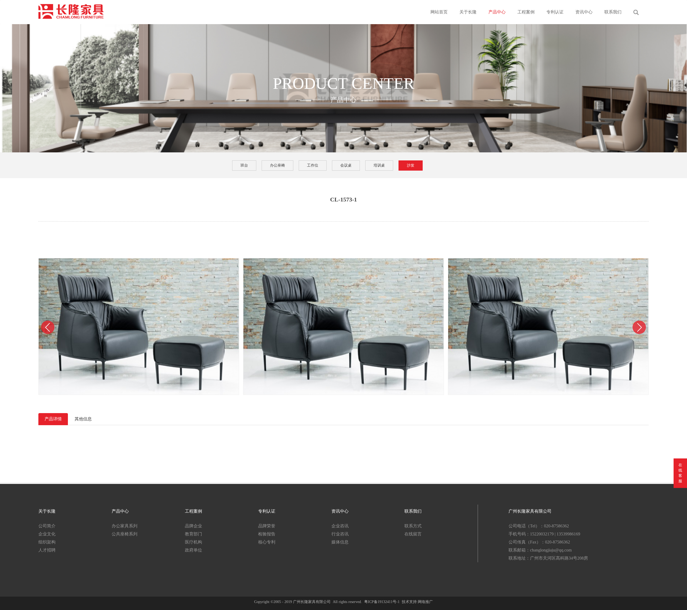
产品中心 (497, 12)
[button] (47, 327)
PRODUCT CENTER (343, 83)
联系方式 (413, 526)
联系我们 (613, 12)
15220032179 (542, 534)
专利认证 (555, 12)
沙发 (410, 165)
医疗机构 (193, 542)
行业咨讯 (340, 534)
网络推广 (425, 602)
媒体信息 (340, 542)
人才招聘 (47, 550)
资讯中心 (584, 12)
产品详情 (53, 419)
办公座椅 (277, 165)
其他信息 (83, 419)
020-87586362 (556, 526)
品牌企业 (193, 526)
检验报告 (266, 534)
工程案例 (526, 12)
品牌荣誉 (266, 526)
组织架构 (47, 542)
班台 (244, 165)
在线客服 (680, 473)
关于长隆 (468, 12)
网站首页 (439, 12)
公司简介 (47, 526)
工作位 (312, 165)
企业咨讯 (340, 526)
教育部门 (193, 534)
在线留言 (413, 534)
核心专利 (266, 542)
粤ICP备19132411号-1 (382, 602)
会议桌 (346, 165)
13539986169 (568, 534)
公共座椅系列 (124, 534)
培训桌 (379, 165)
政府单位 (193, 550)
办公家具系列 (124, 526)
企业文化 (47, 534)
